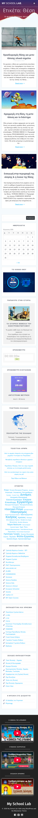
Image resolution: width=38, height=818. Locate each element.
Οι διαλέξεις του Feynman (14, 700)
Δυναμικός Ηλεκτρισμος (18, 497)
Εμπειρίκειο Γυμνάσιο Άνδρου (15, 643)
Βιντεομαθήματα (27, 492)
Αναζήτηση (30, 218)
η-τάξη (8, 615)
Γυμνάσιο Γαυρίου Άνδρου (14, 640)
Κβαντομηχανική (26, 514)
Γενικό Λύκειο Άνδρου (13, 637)
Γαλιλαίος (8, 495)
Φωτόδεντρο (10, 562)
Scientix (8, 592)
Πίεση (25, 527)
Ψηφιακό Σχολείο (11, 559)
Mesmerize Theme (20, 811)
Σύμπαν (5, 536)
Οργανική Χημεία (14, 527)
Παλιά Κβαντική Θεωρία (26, 529)
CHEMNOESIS (11, 574)
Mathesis (9, 646)
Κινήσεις (11, 517)
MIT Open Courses (12, 598)
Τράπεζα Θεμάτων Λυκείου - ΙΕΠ (16, 550)
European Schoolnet (12, 589)
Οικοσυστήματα (26, 524)
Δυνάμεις (25, 495)
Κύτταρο (29, 517)
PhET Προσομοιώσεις (13, 565)
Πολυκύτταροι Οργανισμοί (23, 531)
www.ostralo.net (11, 568)
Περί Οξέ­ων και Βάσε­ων (19, 478)
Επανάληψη (10, 502)
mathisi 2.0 (9, 595)
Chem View (9, 686)
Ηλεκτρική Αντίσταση (26, 505)
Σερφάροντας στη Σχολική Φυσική (17, 674)
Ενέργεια (27, 500)
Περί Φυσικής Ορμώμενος (14, 683)
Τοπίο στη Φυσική (12, 680)
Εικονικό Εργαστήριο (14, 500)
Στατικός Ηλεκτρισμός (27, 534)
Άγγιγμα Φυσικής (11, 666)
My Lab (11, 3)
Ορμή (21, 527)
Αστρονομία (8, 492)
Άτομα (6, 490)
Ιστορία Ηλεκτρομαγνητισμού (12, 514)
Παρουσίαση (12, 531)
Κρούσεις (22, 517)
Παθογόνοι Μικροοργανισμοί (12, 529)
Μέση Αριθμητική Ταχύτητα (13, 520)
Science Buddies (11, 580)
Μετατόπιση (13, 522)
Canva (8, 621)
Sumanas (9, 577)
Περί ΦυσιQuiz (10, 677)
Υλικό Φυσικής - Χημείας (14, 660)
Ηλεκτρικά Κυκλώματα (12, 505)
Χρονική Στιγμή (12, 539)
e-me (7, 618)
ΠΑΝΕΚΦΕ (9, 629)
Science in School (12, 586)
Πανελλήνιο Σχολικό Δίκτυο (14, 612)
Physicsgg (9, 703)
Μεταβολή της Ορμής (26, 520)
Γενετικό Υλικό (15, 495)
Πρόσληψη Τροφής (12, 534)
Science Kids (10, 583)
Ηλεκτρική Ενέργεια (19, 507)
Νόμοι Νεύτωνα (14, 524)
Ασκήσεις (31, 490)
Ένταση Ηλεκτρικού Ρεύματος (19, 490)
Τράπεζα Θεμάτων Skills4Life (15, 553)
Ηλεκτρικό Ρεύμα (14, 509)
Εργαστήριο (25, 502)
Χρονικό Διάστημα (24, 539)
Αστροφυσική (17, 492)
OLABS (8, 571)
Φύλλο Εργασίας (25, 536)
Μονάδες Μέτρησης (23, 522)
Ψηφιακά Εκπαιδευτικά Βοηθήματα (17, 556)
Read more (19, 83)
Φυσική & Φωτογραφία (13, 663)
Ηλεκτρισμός (19, 512)
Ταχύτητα (12, 536)
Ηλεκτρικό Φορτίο (28, 509)
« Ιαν (18, 262)
